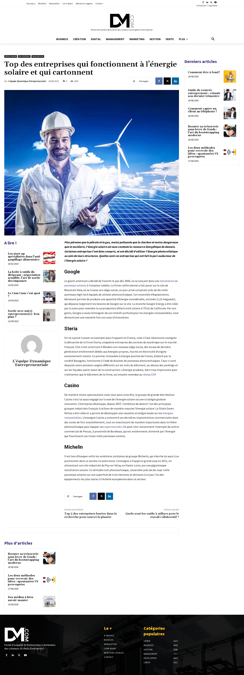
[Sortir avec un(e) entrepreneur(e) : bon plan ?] (49, 315)
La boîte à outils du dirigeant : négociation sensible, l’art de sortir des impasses (24, 276)
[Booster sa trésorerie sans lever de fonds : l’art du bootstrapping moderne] (49, 558)
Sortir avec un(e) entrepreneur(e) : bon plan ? (23, 314)
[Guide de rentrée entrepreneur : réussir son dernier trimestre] (230, 94)
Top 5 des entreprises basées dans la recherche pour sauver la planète (90, 515)
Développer (10, 56)
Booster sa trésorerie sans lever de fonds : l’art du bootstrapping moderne (23, 558)
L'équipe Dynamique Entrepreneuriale (27, 81)
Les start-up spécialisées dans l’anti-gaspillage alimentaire (24, 256)
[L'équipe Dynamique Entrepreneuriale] (31, 345)
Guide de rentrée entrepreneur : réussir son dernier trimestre (204, 93)
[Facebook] (203, 3)
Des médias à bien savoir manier (20, 599)
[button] (213, 39)
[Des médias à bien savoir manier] (49, 601)
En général (24, 56)
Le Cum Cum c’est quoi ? (24, 295)
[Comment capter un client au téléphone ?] (230, 113)
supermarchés (113, 426)
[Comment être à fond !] (230, 76)
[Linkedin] (207, 3)
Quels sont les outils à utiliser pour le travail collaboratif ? (152, 515)
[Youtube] (215, 3)
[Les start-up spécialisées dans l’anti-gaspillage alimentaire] (49, 258)
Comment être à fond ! (204, 72)
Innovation (37, 56)
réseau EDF (149, 374)
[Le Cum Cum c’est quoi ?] (49, 297)
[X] (211, 3)
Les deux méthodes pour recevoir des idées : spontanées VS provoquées (23, 580)
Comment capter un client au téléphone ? (202, 110)
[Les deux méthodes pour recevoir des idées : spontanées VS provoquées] (49, 580)
